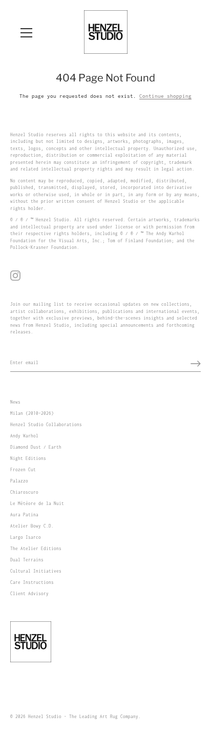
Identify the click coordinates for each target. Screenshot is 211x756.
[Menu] (26, 33)
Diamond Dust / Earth (35, 447)
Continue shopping (165, 96)
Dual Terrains (27, 559)
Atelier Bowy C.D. (32, 526)
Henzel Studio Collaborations (46, 424)
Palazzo (19, 481)
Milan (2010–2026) (32, 413)
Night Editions (28, 458)
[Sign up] (196, 364)
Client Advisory (29, 593)
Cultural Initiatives (35, 571)
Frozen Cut (23, 469)
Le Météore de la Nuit (37, 503)
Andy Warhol (24, 435)
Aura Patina (24, 514)
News (15, 402)
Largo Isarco (25, 537)
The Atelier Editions (35, 548)
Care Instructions (32, 582)
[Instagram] (15, 275)
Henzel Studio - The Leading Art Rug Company (83, 716)
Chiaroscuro (24, 492)
